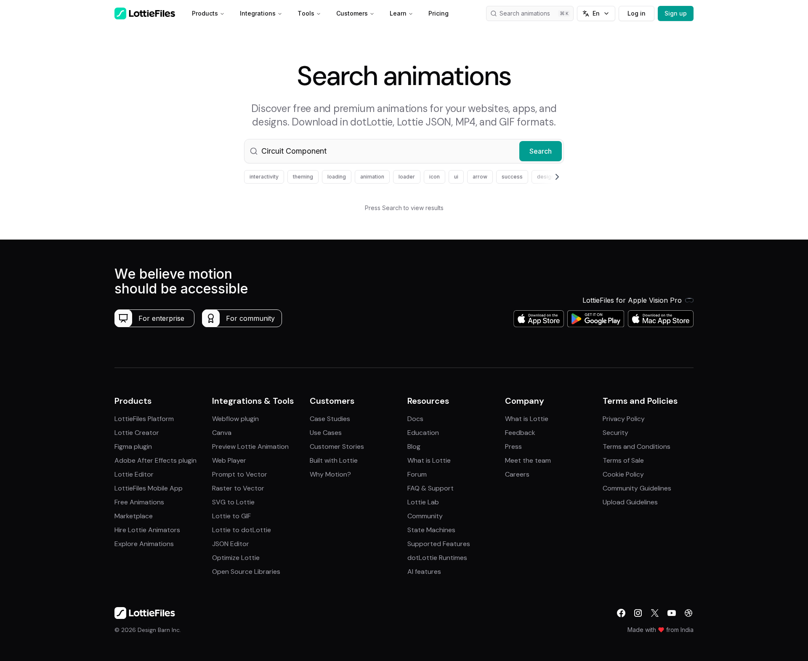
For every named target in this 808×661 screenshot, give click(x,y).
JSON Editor (230, 543)
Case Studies (330, 418)
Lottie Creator (136, 432)
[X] (655, 613)
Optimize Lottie (236, 557)
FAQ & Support (430, 488)
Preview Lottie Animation (250, 446)
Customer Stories (337, 446)
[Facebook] (621, 613)
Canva (221, 432)
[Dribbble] (688, 613)
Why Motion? (330, 474)
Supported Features (438, 543)
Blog (413, 446)
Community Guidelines (637, 488)
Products (205, 13)
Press (513, 446)
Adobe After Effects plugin (155, 460)
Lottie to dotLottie (241, 529)
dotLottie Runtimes (437, 557)
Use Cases (326, 432)
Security (615, 432)
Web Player (229, 460)
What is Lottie (429, 460)
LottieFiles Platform (144, 418)
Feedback (520, 432)
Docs (415, 418)
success (512, 176)
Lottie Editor (134, 474)
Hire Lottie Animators (147, 529)
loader (407, 176)
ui (456, 176)
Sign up (675, 13)
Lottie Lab (423, 502)
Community (425, 516)
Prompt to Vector (239, 474)
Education (423, 432)
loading (336, 176)
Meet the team (528, 460)
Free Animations (139, 502)
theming (303, 176)
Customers (352, 13)
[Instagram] (638, 613)
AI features (424, 571)
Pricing (438, 13)
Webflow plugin (235, 418)
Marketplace (133, 516)
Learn (398, 13)
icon (434, 176)
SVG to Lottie (233, 502)
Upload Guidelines (630, 502)
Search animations (525, 13)
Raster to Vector (238, 488)
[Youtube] (672, 613)
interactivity (264, 176)
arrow (480, 176)
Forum (417, 474)
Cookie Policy (623, 474)
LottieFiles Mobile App (148, 488)
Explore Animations (144, 543)
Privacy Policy (624, 418)
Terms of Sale (623, 460)
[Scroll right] (547, 177)
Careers (517, 474)
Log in (636, 13)
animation (372, 176)
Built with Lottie (334, 460)
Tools (306, 13)
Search (540, 151)
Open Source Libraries (246, 571)
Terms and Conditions (636, 446)
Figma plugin (133, 446)
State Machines (431, 529)
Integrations (258, 13)
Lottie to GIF (231, 516)
